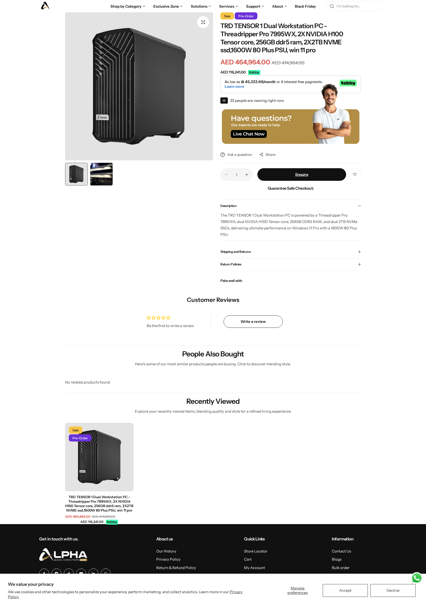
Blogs (336, 559)
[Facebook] (44, 573)
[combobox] (354, 6)
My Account (254, 567)
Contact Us (341, 551)
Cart (248, 559)
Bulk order (341, 567)
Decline (393, 590)
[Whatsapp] (106, 573)
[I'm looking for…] (331, 6)
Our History (166, 551)
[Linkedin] (93, 573)
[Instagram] (56, 573)
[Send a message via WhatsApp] (417, 578)
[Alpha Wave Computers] (45, 6)
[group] (139, 86)
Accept (345, 590)
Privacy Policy (168, 559)
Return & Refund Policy (176, 567)
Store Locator (255, 551)
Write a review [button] (253, 321)
